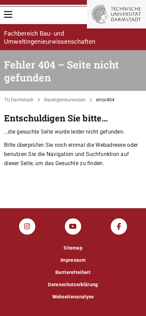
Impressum (73, 260)
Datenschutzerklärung (73, 284)
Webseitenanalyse (73, 296)
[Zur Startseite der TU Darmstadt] (116, 14)
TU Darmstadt (19, 99)
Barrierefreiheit (73, 272)
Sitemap (73, 248)
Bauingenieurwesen (65, 99)
